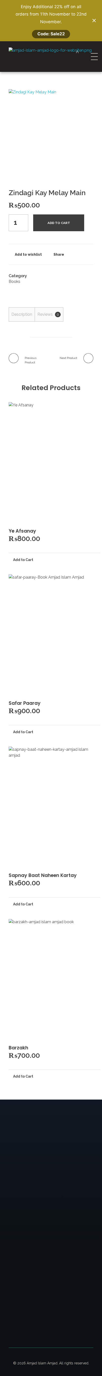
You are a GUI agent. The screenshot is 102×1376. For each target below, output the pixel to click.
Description (21, 314)
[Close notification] (94, 20)
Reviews (48, 314)
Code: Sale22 (51, 33)
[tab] (22, 314)
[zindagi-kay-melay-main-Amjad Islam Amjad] (51, 131)
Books (14, 281)
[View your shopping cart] (77, 52)
